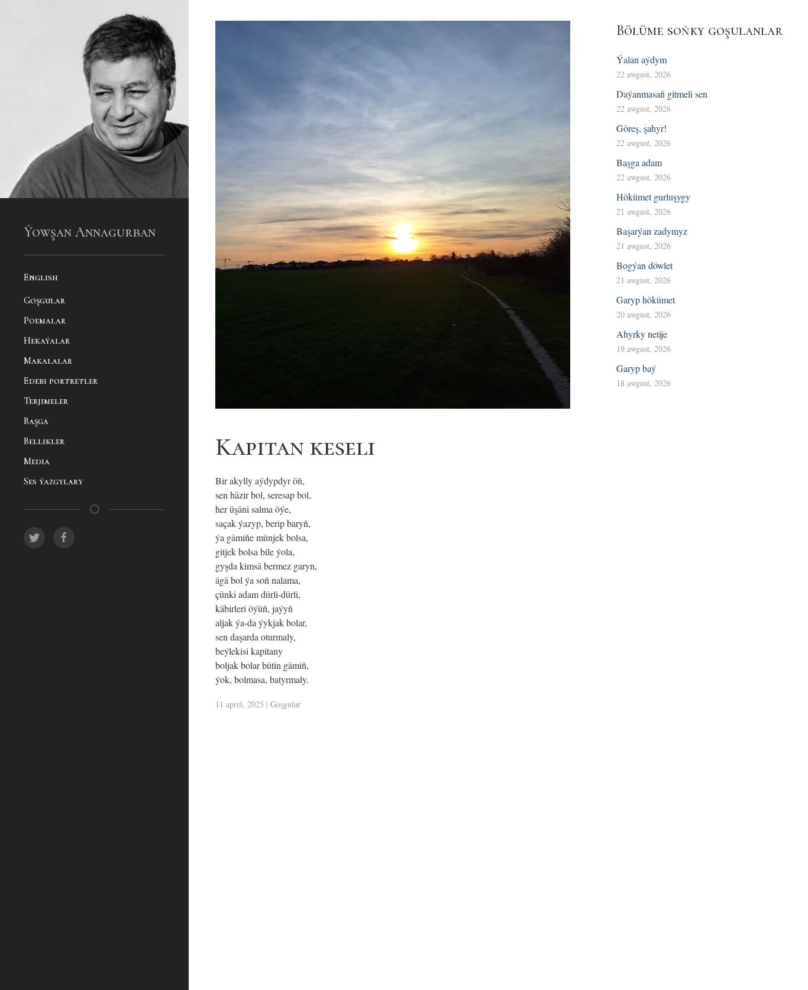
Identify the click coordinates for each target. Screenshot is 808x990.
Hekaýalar (47, 341)
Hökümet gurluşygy (653, 196)
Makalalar (48, 361)
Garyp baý (636, 368)
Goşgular (44, 300)
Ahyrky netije (641, 334)
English (41, 277)
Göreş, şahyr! (641, 128)
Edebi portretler (61, 381)
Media (37, 461)
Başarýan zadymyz (651, 231)
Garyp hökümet (645, 299)
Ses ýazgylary (53, 481)
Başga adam (639, 162)
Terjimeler (46, 401)
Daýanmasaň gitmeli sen (661, 94)
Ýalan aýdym (641, 59)
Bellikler (44, 441)
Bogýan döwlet (644, 265)
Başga (36, 421)
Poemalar (45, 320)
